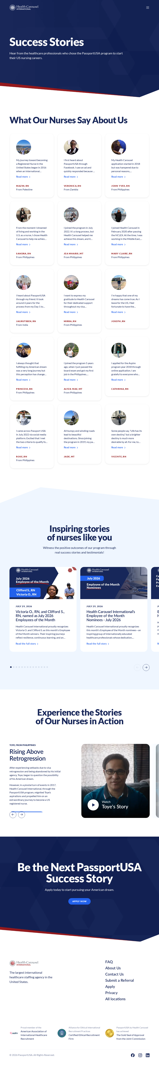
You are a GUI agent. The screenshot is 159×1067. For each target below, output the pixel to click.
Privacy (111, 993)
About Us (113, 968)
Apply (110, 987)
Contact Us (114, 974)
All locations (115, 999)
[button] (11, 667)
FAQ (109, 962)
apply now (79, 901)
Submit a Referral (119, 980)
